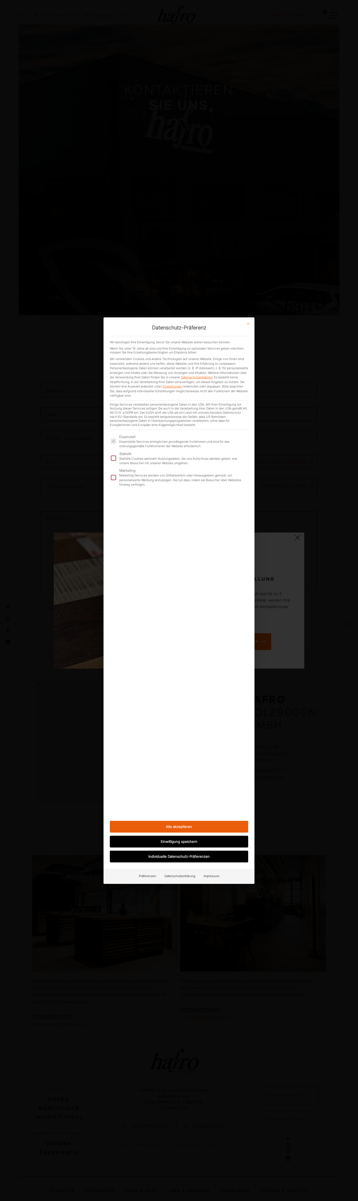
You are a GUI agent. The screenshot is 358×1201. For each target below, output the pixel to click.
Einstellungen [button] (172, 386)
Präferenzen (147, 876)
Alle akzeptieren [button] (179, 826)
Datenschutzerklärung (197, 377)
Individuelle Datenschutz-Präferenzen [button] (179, 856)
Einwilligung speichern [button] (179, 841)
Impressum (211, 876)
